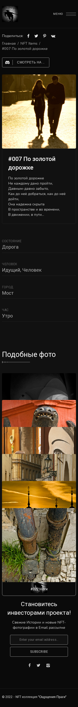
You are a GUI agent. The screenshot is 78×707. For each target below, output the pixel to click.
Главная (9, 43)
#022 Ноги (39, 589)
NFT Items (28, 43)
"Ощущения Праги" (52, 697)
